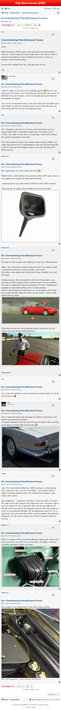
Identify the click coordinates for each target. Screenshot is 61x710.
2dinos (3, 473)
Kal (2, 32)
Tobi (8, 402)
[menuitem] (7, 8)
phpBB (23, 704)
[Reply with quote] (53, 34)
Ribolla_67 (5, 156)
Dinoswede (5, 247)
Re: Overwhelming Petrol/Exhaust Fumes (21, 84)
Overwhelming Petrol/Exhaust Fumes (24, 18)
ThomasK (12, 76)
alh (10, 21)
